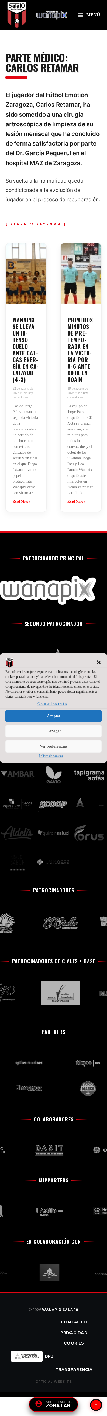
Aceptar (53, 716)
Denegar (53, 731)
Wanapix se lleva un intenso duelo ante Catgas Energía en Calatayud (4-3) (26, 350)
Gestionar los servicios (52, 704)
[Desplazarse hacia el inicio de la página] (96, 1405)
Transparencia (74, 1369)
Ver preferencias (53, 746)
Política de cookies (51, 756)
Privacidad (74, 1332)
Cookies (74, 1343)
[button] (99, 662)
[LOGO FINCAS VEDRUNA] (56, 993)
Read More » (22, 502)
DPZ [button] (49, 1356)
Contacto (74, 1321)
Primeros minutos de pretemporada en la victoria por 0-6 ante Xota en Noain (80, 350)
